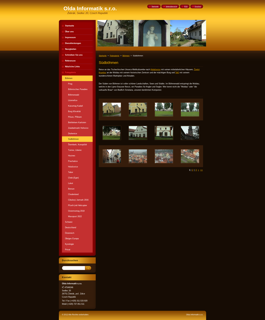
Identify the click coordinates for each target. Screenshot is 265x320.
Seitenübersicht (171, 6)
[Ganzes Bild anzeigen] (112, 109)
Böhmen (126, 56)
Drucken (198, 6)
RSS (186, 6)
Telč (177, 72)
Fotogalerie (114, 56)
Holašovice (155, 69)
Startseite (103, 56)
